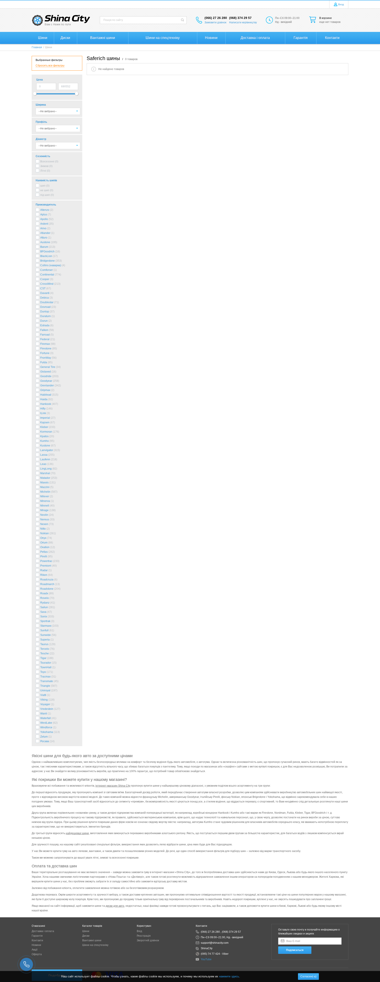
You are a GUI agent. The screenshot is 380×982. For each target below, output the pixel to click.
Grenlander (47, 385)
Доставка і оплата (43, 931)
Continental (47, 274)
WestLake (46, 722)
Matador (45, 477)
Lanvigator (46, 450)
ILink (43, 413)
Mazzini (44, 487)
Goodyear (46, 380)
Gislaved (45, 371)
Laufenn (45, 459)
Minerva (45, 501)
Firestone (45, 348)
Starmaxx (45, 625)
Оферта (37, 954)
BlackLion (46, 256)
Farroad (45, 334)
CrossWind (46, 283)
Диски (86, 935)
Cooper (44, 279)
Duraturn (45, 316)
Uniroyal (45, 690)
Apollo (44, 219)
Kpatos (44, 436)
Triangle (45, 685)
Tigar (43, 658)
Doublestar (46, 302)
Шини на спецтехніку (95, 945)
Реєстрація (144, 935)
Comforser (46, 270)
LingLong (46, 468)
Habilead (45, 394)
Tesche (44, 653)
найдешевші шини (77, 833)
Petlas (44, 551)
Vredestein (46, 708)
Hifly (43, 408)
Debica (44, 297)
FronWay (45, 357)
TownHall (45, 667)
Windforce (46, 727)
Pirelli (43, 556)
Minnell (44, 505)
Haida (44, 399)
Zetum (44, 736)
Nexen (44, 524)
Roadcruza (46, 579)
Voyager (45, 704)
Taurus (44, 644)
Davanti (44, 293)
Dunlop (44, 311)
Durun (44, 320)
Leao (43, 464)
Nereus (44, 519)
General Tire (47, 367)
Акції (34, 949)
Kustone (45, 445)
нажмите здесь (229, 976)
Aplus (43, 214)
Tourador (45, 662)
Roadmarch (47, 584)
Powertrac (46, 561)
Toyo (43, 672)
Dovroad (45, 306)
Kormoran (46, 431)
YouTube (206, 959)
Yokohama (46, 732)
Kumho (44, 440)
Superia (45, 639)
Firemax (45, 343)
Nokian (44, 533)
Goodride (45, 376)
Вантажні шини (91, 940)
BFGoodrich (47, 251)
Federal (44, 339)
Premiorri (45, 565)
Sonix (43, 616)
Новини (36, 945)
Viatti (43, 695)
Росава (44, 741)
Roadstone (46, 588)
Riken (43, 574)
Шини (85, 931)
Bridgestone (47, 260)
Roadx (44, 593)
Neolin (44, 514)
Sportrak (45, 621)
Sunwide (45, 635)
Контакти (37, 940)
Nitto (43, 528)
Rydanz (44, 602)
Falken (44, 330)
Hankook (45, 404)
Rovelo (44, 598)
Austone (45, 242)
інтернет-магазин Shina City (112, 785)
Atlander (45, 233)
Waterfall (45, 718)
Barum (44, 246)
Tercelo (44, 648)
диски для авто (115, 905)
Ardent (44, 223)
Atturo (43, 237)
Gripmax (45, 390)
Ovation (44, 547)
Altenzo (44, 209)
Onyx (43, 538)
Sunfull (44, 630)
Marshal (45, 473)
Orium (44, 542)
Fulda (43, 362)
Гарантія (37, 935)
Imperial (45, 417)
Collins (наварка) (50, 265)
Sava (43, 611)
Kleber (44, 427)
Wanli (43, 713)
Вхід (139, 931)
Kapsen (44, 422)
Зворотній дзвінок (148, 940)
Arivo (43, 228)
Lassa (44, 454)
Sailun (44, 607)
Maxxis (44, 482)
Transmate (46, 681)
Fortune (44, 353)
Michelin (45, 491)
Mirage (44, 510)
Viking (44, 699)
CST (43, 288)
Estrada (44, 325)
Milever (44, 496)
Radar (44, 570)
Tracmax (45, 676)
